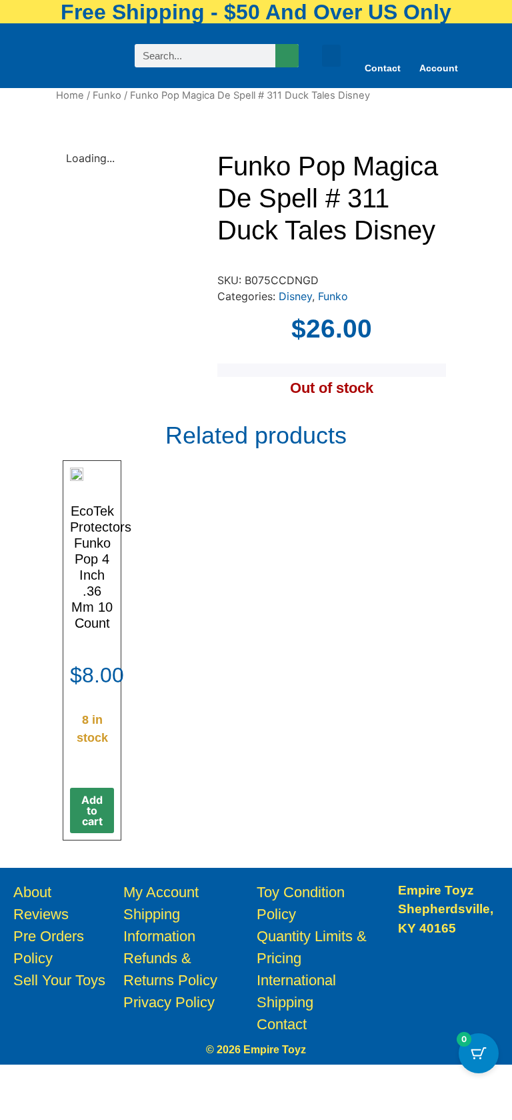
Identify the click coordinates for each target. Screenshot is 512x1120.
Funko (107, 95)
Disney (295, 296)
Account (438, 68)
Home (70, 95)
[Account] (439, 47)
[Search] (287, 55)
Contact (383, 68)
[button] (331, 56)
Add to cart (92, 810)
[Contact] (383, 47)
